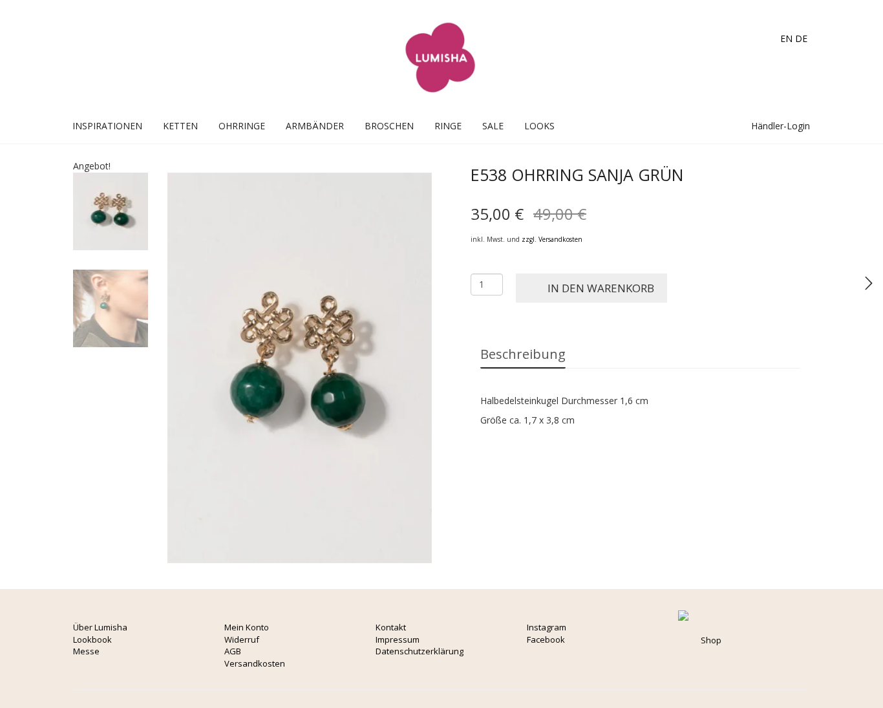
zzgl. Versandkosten (552, 239)
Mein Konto (246, 627)
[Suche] (728, 126)
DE (801, 38)
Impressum (398, 639)
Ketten (180, 126)
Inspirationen (107, 126)
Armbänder (315, 126)
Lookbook (92, 639)
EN (786, 38)
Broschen (389, 126)
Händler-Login (779, 126)
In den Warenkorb (601, 288)
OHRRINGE (241, 126)
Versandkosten (254, 663)
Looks (539, 126)
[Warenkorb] (714, 126)
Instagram (546, 627)
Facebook (546, 639)
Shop (711, 640)
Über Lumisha (100, 627)
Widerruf (241, 639)
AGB (232, 651)
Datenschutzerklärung (419, 651)
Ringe (448, 126)
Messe (86, 651)
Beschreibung (523, 354)
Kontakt (391, 627)
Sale (493, 126)
